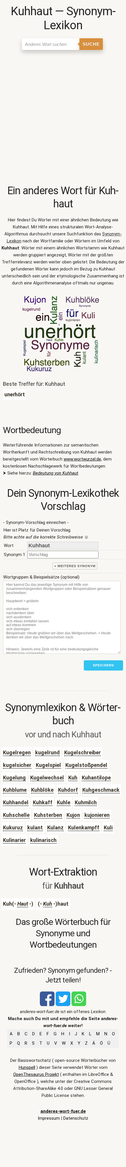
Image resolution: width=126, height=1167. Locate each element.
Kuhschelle (16, 815)
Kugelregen (17, 752)
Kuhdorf (68, 790)
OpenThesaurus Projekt (36, 1074)
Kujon (73, 815)
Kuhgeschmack (101, 790)
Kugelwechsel (47, 777)
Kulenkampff (83, 827)
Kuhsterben (48, 815)
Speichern (103, 665)
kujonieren (97, 815)
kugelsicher (17, 765)
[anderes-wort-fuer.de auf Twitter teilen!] (63, 1004)
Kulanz (55, 827)
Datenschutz (75, 1118)
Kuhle (63, 802)
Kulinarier (14, 840)
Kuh (72, 777)
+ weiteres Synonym (75, 566)
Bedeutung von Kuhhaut (55, 473)
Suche (91, 43)
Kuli (108, 827)
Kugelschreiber (82, 752)
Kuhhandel (15, 802)
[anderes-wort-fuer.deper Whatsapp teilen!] (78, 1004)
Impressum (49, 1118)
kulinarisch (43, 840)
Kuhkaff (42, 802)
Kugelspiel (48, 765)
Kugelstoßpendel (86, 765)
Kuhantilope (96, 777)
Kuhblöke (42, 790)
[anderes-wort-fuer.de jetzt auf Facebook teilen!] (47, 1004)
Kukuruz (13, 827)
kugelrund (47, 752)
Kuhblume (15, 790)
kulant (35, 827)
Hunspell (27, 1067)
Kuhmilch (86, 802)
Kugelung (14, 777)
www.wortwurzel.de (82, 459)
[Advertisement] (63, 118)
